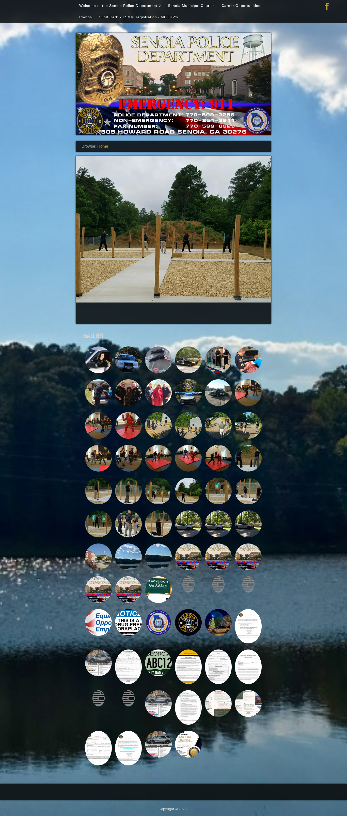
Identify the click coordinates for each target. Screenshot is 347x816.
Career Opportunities (241, 6)
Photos (85, 17)
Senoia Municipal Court (189, 6)
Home (102, 146)
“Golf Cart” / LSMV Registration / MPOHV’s (138, 17)
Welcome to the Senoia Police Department (118, 6)
